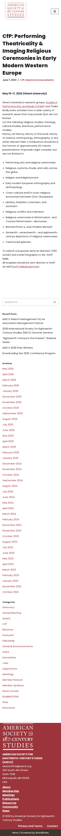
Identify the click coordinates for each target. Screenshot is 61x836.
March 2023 (9, 569)
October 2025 (10, 407)
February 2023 (10, 575)
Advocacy (8, 607)
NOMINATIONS (10, 696)
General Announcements (39, 80)
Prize (5, 702)
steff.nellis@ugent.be (25, 266)
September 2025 (12, 413)
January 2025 (10, 458)
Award (6, 618)
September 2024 (12, 480)
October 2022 (10, 592)
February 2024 (10, 519)
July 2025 (7, 424)
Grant (5, 652)
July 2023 (7, 547)
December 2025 (12, 396)
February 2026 (10, 385)
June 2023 (8, 553)
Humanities (9, 657)
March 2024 (9, 514)
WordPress (42, 832)
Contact (52, 826)
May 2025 (8, 435)
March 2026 (9, 380)
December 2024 (12, 463)
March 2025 (9, 447)
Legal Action (9, 668)
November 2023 (11, 530)
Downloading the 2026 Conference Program (28, 353)
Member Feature (12, 680)
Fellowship (8, 640)
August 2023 (9, 541)
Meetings (8, 674)
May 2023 (8, 558)
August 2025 (9, 419)
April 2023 (8, 564)
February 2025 (10, 452)
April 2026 (8, 374)
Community (10, 807)
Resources (8, 707)
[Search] (55, 302)
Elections (7, 629)
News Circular (10, 691)
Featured (8, 635)
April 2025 (8, 441)
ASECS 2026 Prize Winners (17, 347)
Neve (15, 832)
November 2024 (11, 469)
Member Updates (13, 685)
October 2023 (10, 536)
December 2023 (11, 525)
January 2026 (10, 391)
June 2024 (8, 497)
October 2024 (10, 474)
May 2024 (8, 502)
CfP (22, 80)
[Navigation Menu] (55, 11)
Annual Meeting (11, 613)
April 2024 (8, 508)
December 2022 (11, 586)
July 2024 (7, 491)
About (6, 787)
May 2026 (8, 368)
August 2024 (9, 486)
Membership (10, 791)
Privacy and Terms (30, 826)
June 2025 (8, 430)
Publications (10, 799)
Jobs (5, 663)
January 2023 (10, 581)
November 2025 (11, 402)
